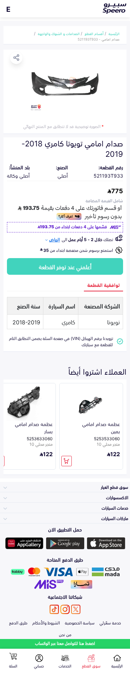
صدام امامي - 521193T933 (99, 38)
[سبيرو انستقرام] (65, 609)
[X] (75, 609)
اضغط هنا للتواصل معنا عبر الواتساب (65, 643)
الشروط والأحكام (46, 622)
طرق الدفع (18, 622)
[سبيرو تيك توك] (54, 609)
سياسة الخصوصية (80, 622)
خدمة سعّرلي (110, 622)
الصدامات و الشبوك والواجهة (59, 33)
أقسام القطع (94, 33)
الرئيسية (114, 33)
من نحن (65, 634)
